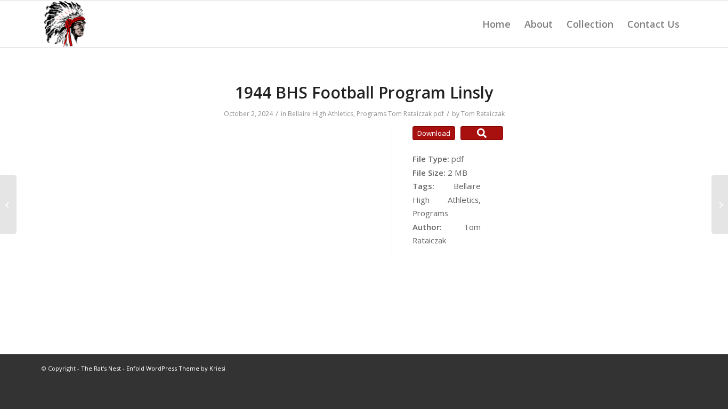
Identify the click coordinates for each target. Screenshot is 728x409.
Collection (590, 24)
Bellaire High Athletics (320, 113)
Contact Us (653, 24)
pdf (438, 113)
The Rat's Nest (101, 368)
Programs (371, 113)
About (538, 24)
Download (433, 133)
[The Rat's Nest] (65, 24)
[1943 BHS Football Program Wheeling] (8, 204)
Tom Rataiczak (410, 113)
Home (496, 24)
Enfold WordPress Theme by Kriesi (175, 368)
